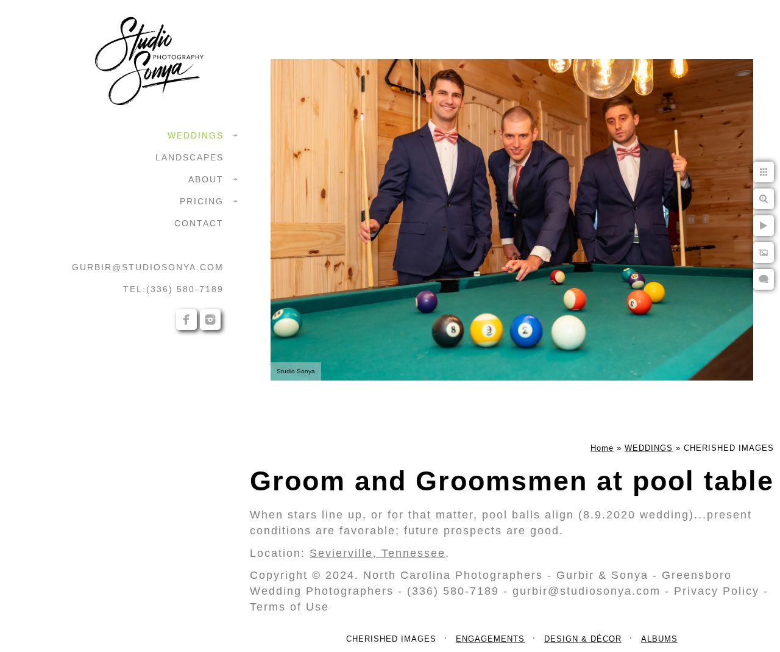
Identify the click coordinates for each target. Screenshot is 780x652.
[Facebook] (186, 319)
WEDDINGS (196, 135)
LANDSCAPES (189, 157)
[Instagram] (210, 319)
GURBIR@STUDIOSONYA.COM (148, 267)
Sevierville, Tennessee (377, 553)
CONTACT (199, 223)
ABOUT (206, 179)
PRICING (202, 201)
